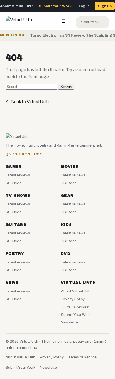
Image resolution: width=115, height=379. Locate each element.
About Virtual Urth (17, 6)
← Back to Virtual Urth (27, 101)
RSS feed (13, 183)
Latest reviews (18, 175)
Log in (84, 6)
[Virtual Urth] (28, 21)
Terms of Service (75, 307)
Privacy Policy (73, 299)
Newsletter (70, 322)
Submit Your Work (55, 6)
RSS (38, 154)
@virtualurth (18, 154)
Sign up (105, 6)
